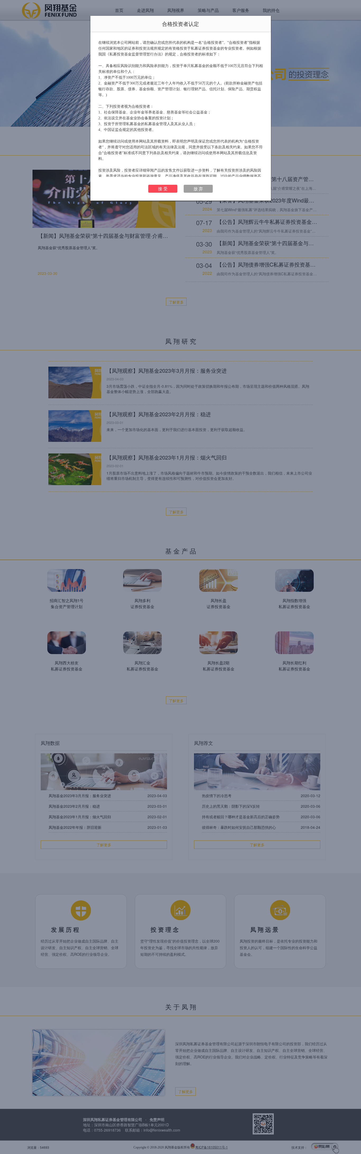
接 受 (163, 189)
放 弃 (198, 189)
